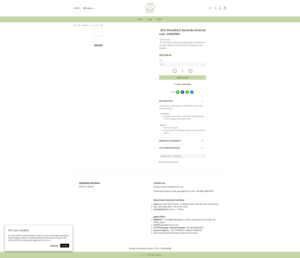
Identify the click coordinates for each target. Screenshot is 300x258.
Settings (54, 245)
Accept (65, 245)
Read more (46, 240)
